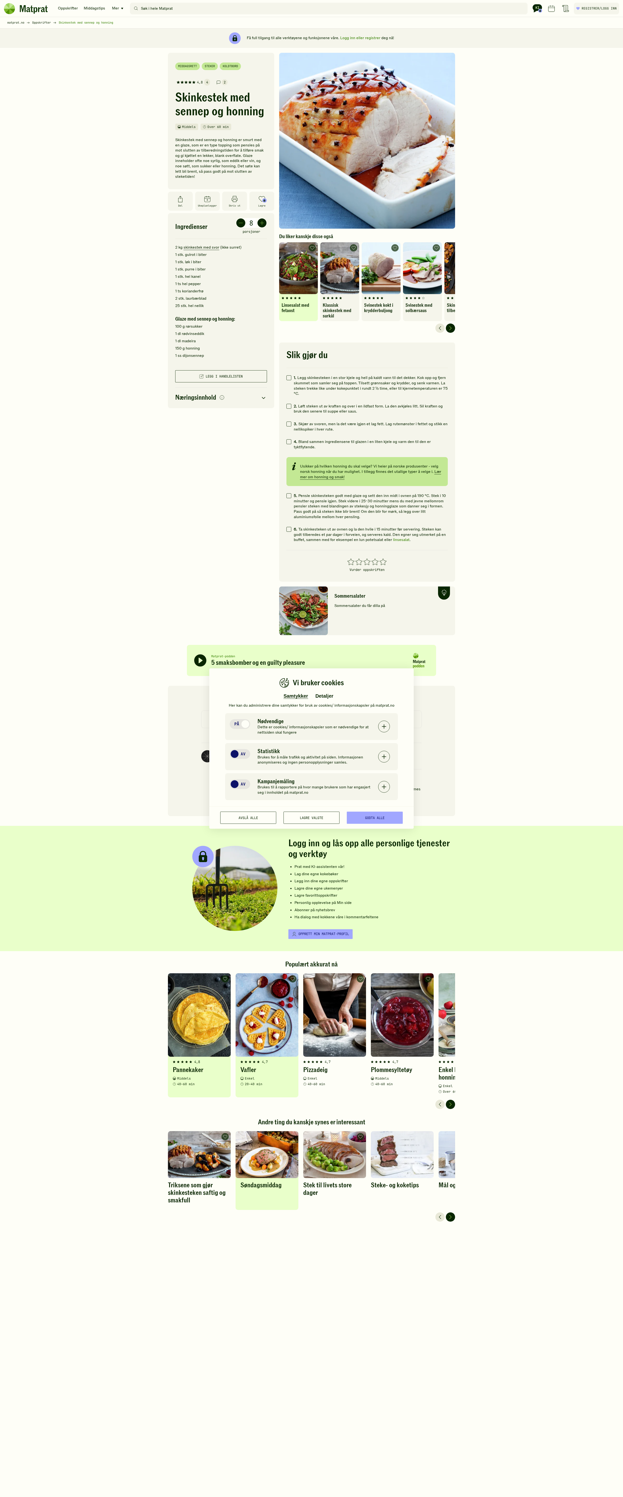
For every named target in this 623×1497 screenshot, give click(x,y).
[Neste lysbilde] (450, 328)
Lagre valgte (311, 817)
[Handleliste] (565, 8)
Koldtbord (230, 66)
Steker (210, 66)
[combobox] (330, 8)
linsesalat (401, 539)
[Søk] (136, 8)
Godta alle (375, 817)
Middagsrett (187, 66)
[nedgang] (240, 222)
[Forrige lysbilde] (440, 328)
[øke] (261, 222)
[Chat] (537, 8)
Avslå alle (248, 817)
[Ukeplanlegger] (551, 8)
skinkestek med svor (201, 247)
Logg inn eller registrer (360, 38)
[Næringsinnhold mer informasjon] (222, 398)
